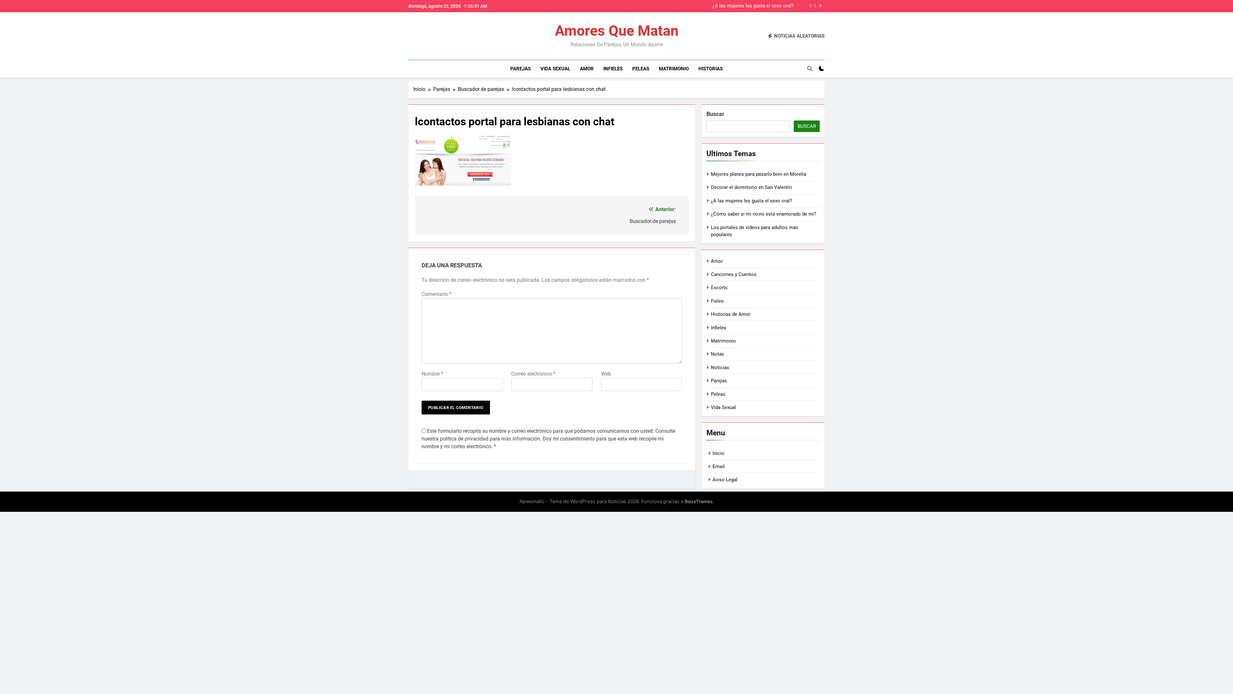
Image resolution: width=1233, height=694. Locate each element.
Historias (710, 69)
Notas (717, 354)
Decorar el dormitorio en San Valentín (751, 187)
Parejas (520, 69)
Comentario (436, 294)
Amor (587, 69)
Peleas (640, 69)
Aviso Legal (725, 480)
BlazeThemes (699, 501)
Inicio (718, 453)
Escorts (719, 287)
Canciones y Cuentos (733, 274)
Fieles (717, 301)
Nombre (432, 374)
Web (606, 374)
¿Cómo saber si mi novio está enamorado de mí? (763, 214)
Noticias (720, 367)
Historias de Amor (730, 314)
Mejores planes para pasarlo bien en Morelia (758, 174)
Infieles (613, 69)
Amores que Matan (616, 30)
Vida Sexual (555, 69)
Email (719, 466)
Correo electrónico (533, 374)
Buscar (715, 114)
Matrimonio (674, 69)
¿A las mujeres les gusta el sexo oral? (753, 6)
